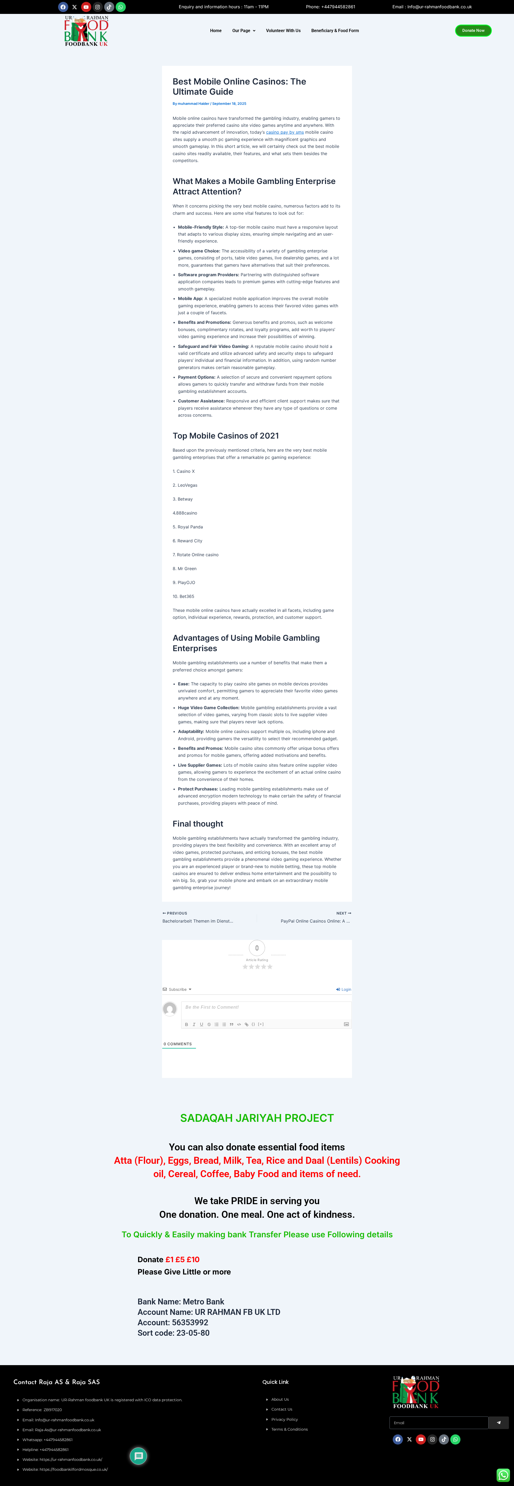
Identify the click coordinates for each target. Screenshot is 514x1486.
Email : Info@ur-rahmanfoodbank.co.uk (432, 6)
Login (346, 989)
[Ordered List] (216, 1024)
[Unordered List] (224, 1024)
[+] (261, 1024)
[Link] (246, 1024)
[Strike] (209, 1024)
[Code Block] (239, 1024)
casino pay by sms (285, 132)
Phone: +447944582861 (330, 6)
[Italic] (194, 1024)
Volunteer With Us (283, 30)
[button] (244, 30)
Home (216, 30)
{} (253, 1024)
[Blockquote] (231, 1024)
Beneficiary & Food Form (335, 30)
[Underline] (201, 1024)
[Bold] (186, 1024)
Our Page (241, 30)
